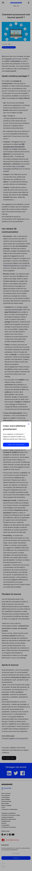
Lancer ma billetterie (16, 444)
